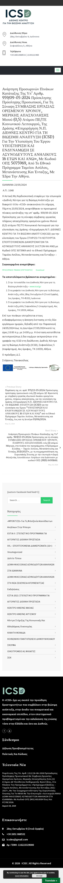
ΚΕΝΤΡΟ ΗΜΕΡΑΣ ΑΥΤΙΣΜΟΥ (21, 614)
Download (40, 270)
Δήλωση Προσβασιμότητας (18, 748)
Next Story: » (51, 430)
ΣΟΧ (9, 657)
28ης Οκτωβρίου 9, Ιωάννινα (24, 36)
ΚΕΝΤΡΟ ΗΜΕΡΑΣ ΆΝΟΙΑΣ (20, 607)
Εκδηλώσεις (13, 589)
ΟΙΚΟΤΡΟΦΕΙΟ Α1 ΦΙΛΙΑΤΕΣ (21, 651)
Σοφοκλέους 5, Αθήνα (21, 45)
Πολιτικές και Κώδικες (14, 754)
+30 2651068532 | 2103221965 (24, 54)
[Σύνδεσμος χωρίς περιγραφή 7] (9, 731)
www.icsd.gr (35, 286)
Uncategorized (14, 552)
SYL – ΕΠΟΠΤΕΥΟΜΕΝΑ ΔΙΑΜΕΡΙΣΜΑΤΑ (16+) (29, 545)
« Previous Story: (13, 386)
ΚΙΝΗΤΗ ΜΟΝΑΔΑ (16, 632)
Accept (39, 875)
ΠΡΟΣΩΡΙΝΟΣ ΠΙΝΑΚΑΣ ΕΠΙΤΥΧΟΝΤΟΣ (17, 270)
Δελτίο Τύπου (14, 558)
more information (22, 876)
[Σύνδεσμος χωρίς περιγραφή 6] (4, 731)
